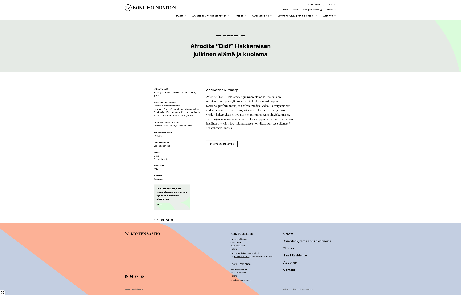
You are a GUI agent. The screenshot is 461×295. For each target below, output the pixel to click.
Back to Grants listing (222, 144)
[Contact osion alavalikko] (335, 9)
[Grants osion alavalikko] (185, 16)
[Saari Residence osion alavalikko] (271, 16)
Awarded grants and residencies (209, 15)
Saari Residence (260, 15)
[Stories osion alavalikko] (245, 16)
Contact (329, 9)
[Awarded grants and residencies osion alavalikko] (228, 16)
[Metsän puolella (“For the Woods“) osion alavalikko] (316, 16)
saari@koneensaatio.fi (240, 279)
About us (328, 15)
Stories (239, 15)
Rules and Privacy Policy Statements (297, 289)
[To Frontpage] (177, 234)
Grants (179, 15)
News (285, 9)
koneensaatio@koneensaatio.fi (244, 253)
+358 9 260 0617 (241, 256)
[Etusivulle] (172, 8)
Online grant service (312, 9)
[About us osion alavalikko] (335, 16)
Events (295, 9)
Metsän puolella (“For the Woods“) (296, 15)
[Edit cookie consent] (2, 292)
